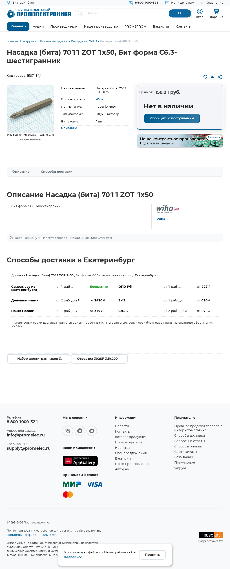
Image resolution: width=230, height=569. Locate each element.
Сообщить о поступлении (172, 118)
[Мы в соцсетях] (68, 430)
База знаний (184, 457)
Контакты (122, 431)
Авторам (122, 469)
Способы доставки (57, 171)
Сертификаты (185, 451)
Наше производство (132, 464)
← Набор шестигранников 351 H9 (41, 358)
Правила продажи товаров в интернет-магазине (198, 428)
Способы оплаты (188, 446)
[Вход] (200, 11)
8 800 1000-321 (22, 422)
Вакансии (123, 458)
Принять (152, 554)
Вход (199, 17)
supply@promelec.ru (29, 449)
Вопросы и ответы (189, 441)
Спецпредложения (131, 453)
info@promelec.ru (26, 435)
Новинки (122, 447)
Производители (128, 442)
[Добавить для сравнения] (212, 77)
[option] (30, 108)
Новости (122, 426)
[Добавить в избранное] (205, 77)
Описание (69, 128)
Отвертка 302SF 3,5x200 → (99, 358)
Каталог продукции (131, 437)
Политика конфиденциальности (31, 534)
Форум (180, 468)
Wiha (99, 99)
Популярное (184, 462)
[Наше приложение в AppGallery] (87, 461)
